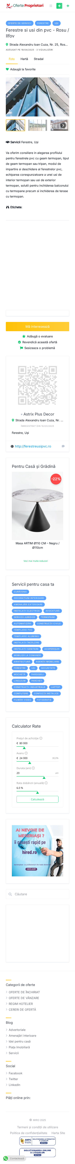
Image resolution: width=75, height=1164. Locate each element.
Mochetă (19, 674)
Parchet (36, 680)
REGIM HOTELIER (21, 1004)
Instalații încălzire (26, 642)
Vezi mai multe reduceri (35, 561)
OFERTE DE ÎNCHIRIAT (24, 992)
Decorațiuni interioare (29, 598)
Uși (56, 23)
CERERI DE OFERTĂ (22, 1009)
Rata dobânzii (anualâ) (30, 783)
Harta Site (58, 1133)
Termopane (48, 617)
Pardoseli (37, 674)
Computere (21, 693)
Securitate (48, 668)
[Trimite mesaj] (63, 446)
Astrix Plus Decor (38, 414)
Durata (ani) (24, 768)
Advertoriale (17, 1030)
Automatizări (22, 623)
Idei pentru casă (20, 1041)
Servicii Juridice (24, 617)
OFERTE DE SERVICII (19, 23)
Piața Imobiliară (19, 1047)
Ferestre (43, 23)
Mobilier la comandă (27, 655)
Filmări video (22, 700)
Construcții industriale (29, 687)
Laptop (55, 687)
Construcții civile (49, 623)
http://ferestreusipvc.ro (33, 446)
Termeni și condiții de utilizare (37, 1127)
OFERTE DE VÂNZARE (24, 998)
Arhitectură (22, 661)
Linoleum (20, 680)
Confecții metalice (46, 693)
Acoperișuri (52, 649)
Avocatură (53, 611)
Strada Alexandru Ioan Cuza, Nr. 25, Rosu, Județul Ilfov (39, 44)
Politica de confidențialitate (28, 1133)
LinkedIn (14, 1085)
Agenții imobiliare (47, 661)
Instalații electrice (27, 611)
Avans (20, 753)
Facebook (15, 1073)
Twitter (13, 1079)
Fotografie (44, 700)
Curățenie (20, 591)
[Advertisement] (37, 263)
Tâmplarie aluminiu (26, 636)
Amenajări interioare (22, 1035)
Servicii (14, 1053)
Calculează (37, 799)
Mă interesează (37, 326)
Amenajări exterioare (28, 604)
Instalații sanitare (26, 649)
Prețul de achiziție (28, 738)
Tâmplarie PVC (23, 630)
